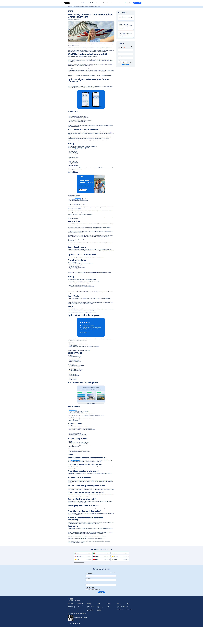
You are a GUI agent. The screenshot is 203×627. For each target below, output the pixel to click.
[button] (83, 3)
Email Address (121, 48)
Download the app (72, 410)
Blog (72, 6)
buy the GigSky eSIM (75, 460)
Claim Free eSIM (137, 2)
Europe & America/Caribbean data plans (76, 148)
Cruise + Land (78, 198)
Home (69, 6)
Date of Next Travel (122, 60)
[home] (66, 3)
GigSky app (77, 196)
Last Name (120, 56)
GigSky (110, 132)
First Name (120, 52)
